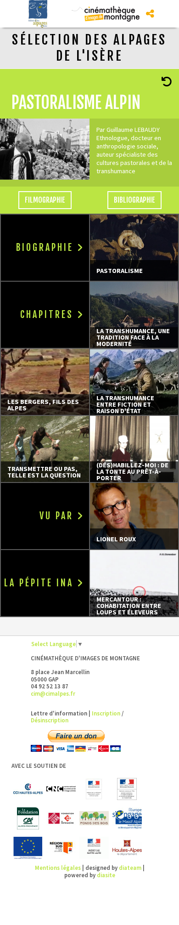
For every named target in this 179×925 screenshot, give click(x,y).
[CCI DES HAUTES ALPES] (28, 789)
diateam (130, 867)
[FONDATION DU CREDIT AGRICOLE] (28, 818)
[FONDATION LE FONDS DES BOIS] (94, 818)
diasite (106, 875)
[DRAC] (94, 789)
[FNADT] (127, 789)
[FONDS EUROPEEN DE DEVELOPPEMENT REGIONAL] (28, 848)
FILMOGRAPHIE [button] (45, 199)
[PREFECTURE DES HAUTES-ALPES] (94, 848)
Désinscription (49, 720)
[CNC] (61, 789)
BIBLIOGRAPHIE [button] (134, 199)
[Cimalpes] (115, 13)
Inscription (106, 713)
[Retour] (166, 83)
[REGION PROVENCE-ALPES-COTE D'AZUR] (61, 848)
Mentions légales (58, 867)
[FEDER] (127, 818)
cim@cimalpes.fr (53, 693)
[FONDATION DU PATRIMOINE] (61, 818)
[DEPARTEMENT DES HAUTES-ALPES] (127, 848)
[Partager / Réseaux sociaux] (150, 14)
